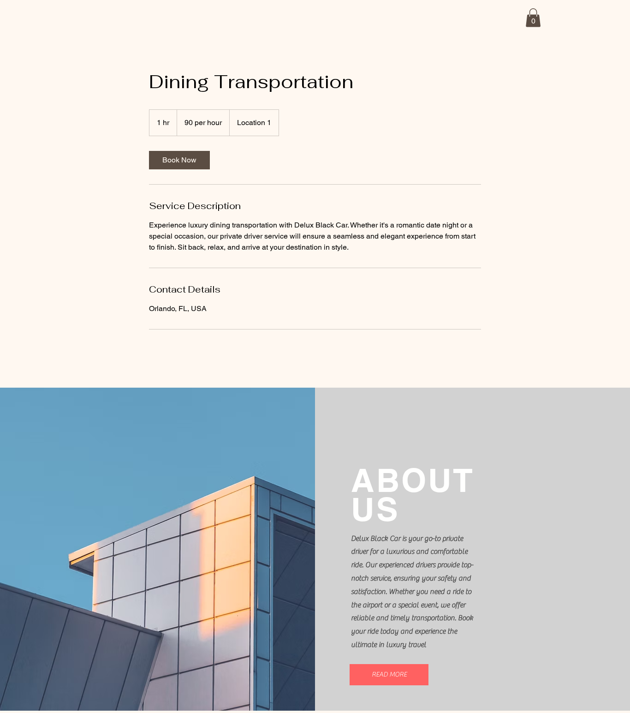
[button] (533, 17)
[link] (179, 160)
